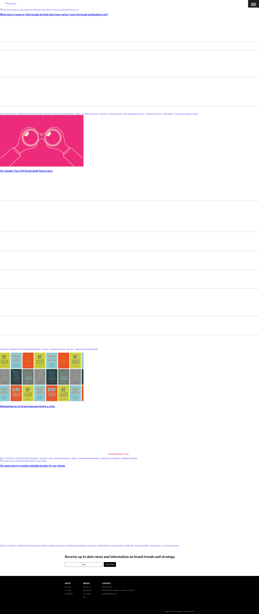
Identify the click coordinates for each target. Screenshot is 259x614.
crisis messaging (92, 458)
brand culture (37, 113)
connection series (46, 458)
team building (128, 113)
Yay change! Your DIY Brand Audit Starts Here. (26, 170)
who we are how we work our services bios (87, 590)
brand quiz (129, 545)
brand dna (47, 113)
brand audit (93, 349)
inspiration (104, 113)
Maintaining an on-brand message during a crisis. (27, 406)
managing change (82, 349)
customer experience (90, 113)
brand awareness (80, 545)
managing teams (115, 113)
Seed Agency (26, 113)
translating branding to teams (186, 113)
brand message (104, 545)
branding (37, 349)
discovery (70, 349)
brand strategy (156, 545)
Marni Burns (29, 349)
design (74, 458)
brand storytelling (142, 545)
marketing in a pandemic (110, 458)
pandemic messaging (129, 458)
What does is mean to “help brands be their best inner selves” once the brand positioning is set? (54, 14)
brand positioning (117, 545)
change (78, 113)
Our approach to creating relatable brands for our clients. (32, 465)
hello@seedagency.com (119, 454)
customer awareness (171, 545)
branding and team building (63, 113)
